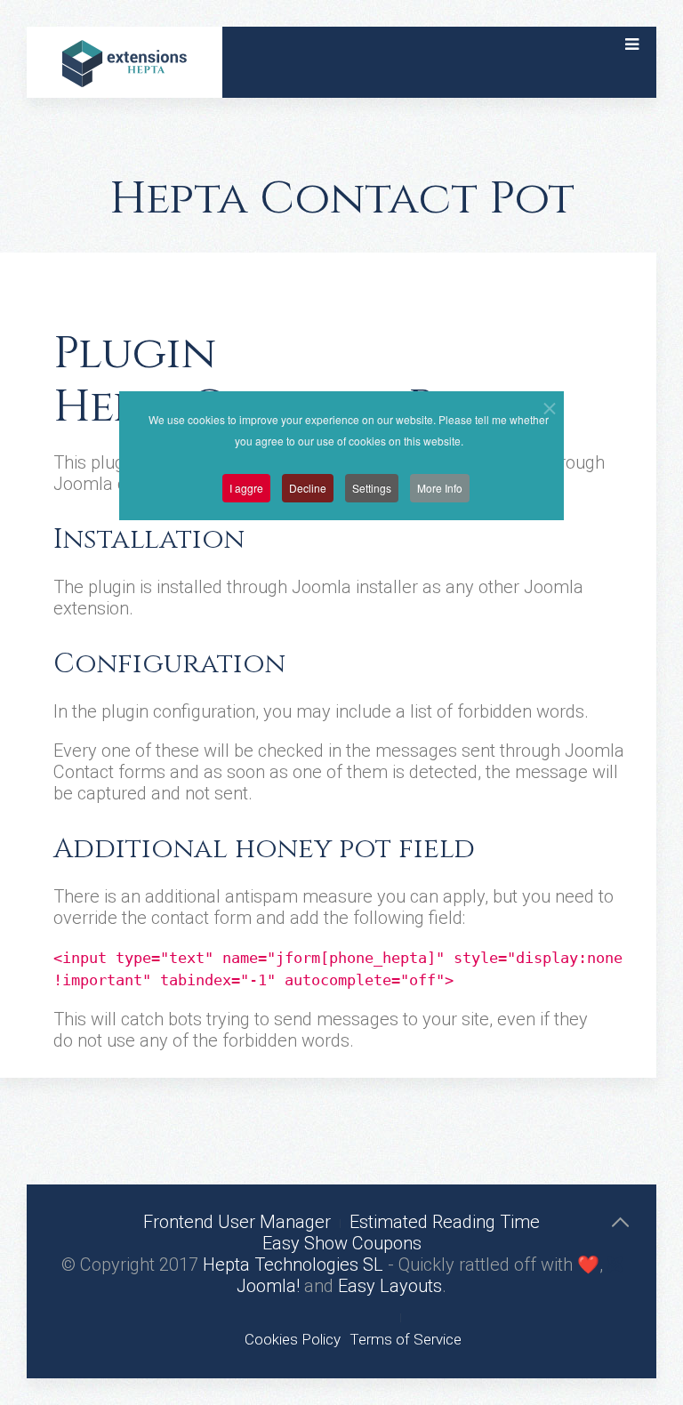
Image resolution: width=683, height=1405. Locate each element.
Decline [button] (307, 487)
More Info (439, 487)
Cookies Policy (293, 1339)
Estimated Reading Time (445, 1221)
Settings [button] (371, 487)
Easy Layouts (390, 1286)
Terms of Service (406, 1339)
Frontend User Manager (237, 1221)
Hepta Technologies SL (293, 1264)
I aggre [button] (246, 487)
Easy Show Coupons (342, 1243)
